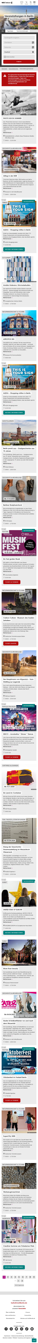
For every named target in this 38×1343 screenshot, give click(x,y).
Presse (28, 1312)
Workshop (6, 1219)
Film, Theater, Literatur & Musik (13, 819)
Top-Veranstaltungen (22, 31)
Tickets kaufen (10, 643)
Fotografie (6, 91)
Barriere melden (7, 1338)
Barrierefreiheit (29, 1336)
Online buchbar (10, 57)
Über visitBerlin (10, 1312)
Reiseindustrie (10, 1318)
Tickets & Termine (11, 582)
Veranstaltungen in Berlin (19, 16)
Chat (34, 1340)
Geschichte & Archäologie (12, 148)
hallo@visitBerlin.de (19, 1303)
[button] (26, 3)
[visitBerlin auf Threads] (11, 1329)
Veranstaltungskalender (19, 19)
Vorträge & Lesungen (10, 765)
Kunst (4, 882)
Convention (27, 1315)
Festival (5, 532)
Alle (3, 31)
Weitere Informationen (14, 249)
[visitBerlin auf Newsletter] (32, 1329)
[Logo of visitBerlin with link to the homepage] (7, 2)
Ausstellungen (8, 421)
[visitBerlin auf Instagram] (21, 1329)
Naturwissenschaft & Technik (13, 312)
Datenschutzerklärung (17, 1336)
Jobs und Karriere (10, 1315)
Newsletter (22, 1308)
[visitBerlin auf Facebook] (6, 1329)
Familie (4, 202)
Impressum (7, 1336)
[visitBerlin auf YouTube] (16, 1329)
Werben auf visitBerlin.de (27, 1318)
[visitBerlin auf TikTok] (26, 1329)
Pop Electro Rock (9, 707)
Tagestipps (10, 31)
